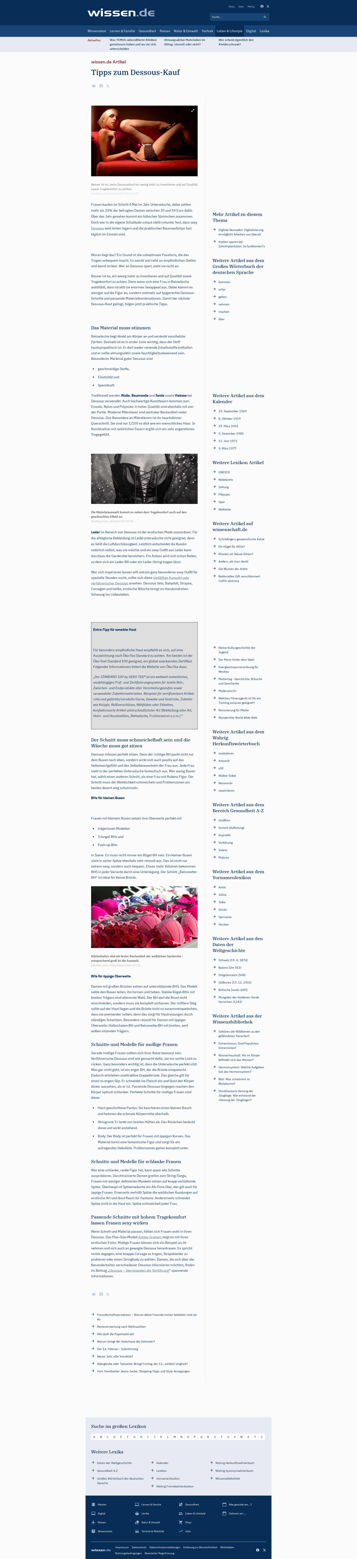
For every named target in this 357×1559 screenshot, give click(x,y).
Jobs (241, 6)
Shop (231, 6)
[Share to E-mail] (94, 86)
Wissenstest (97, 31)
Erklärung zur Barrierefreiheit (200, 1547)
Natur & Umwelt (186, 31)
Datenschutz (139, 1547)
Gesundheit (147, 31)
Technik (207, 31)
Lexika (264, 31)
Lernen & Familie (122, 31)
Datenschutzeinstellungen (164, 1547)
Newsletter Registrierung (159, 1553)
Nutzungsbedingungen (128, 1553)
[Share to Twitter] (108, 86)
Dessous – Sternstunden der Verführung (139, 1270)
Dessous (97, 228)
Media (251, 6)
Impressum (122, 1547)
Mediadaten (227, 1547)
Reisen (165, 31)
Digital (251, 31)
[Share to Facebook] (101, 86)
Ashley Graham (150, 1237)
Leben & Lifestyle (229, 31)
